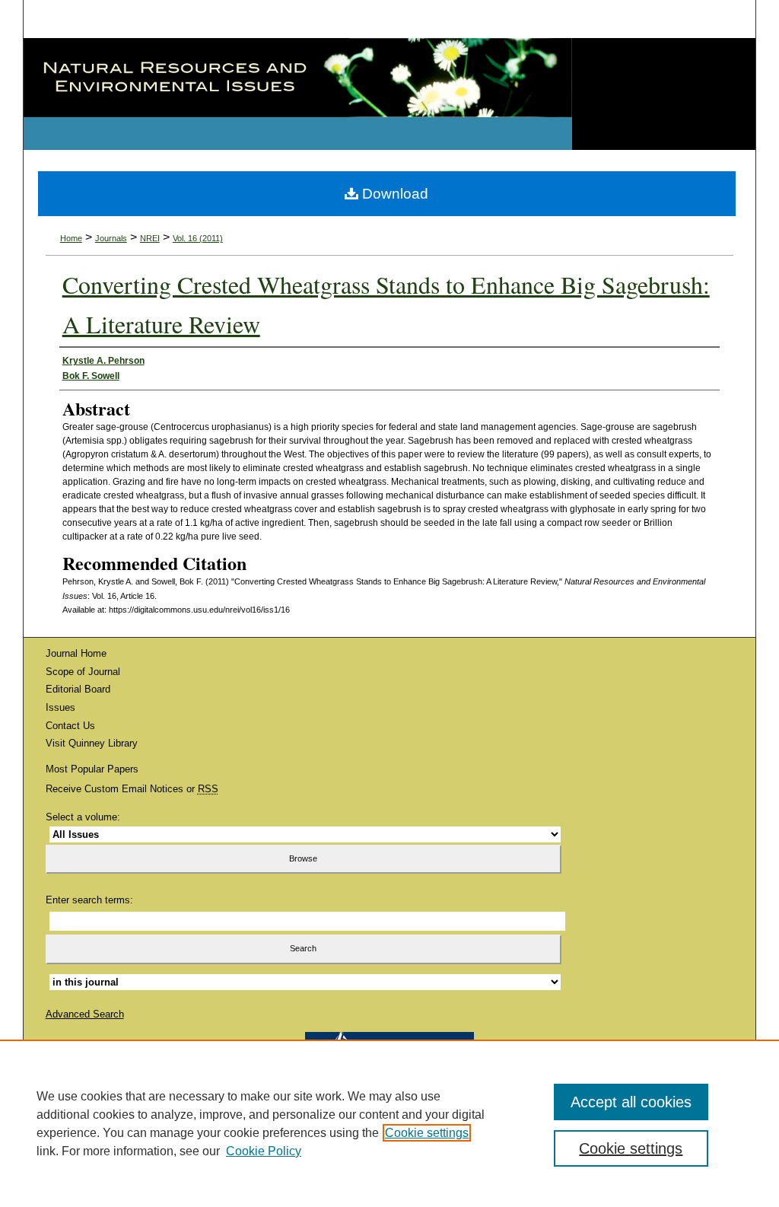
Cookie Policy (263, 1151)
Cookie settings (427, 1132)
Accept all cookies (631, 1102)
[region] (389, 1123)
